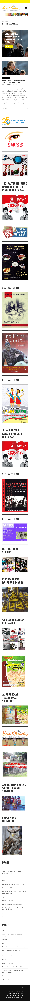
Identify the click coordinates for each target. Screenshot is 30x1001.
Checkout (4, 877)
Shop (3, 913)
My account (5, 897)
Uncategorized (6, 78)
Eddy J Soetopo (7, 84)
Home (3, 880)
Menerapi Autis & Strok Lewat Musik (11, 888)
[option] (15, 43)
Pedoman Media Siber (7, 900)
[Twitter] (16, 1)
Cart (3, 868)
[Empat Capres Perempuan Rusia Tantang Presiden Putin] (13, 68)
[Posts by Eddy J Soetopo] (3, 84)
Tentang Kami (5, 917)
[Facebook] (10, 1)
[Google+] (13, 1)
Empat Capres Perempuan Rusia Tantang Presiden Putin (13, 81)
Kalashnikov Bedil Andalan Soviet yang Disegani (14, 884)
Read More (4, 108)
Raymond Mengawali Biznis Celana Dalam (12, 904)
